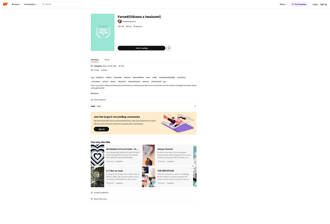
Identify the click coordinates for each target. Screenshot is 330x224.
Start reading (141, 48)
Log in (315, 4)
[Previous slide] (94, 166)
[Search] (43, 4)
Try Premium (300, 4)
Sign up (101, 129)
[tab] (95, 60)
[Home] (5, 4)
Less (164, 82)
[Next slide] (193, 166)
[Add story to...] (168, 48)
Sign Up (323, 4)
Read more (94, 93)
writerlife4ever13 (129, 21)
